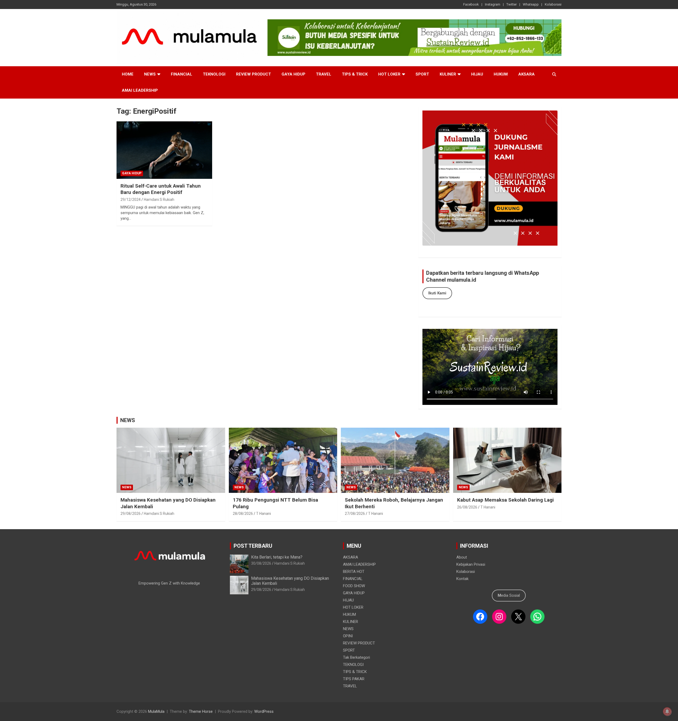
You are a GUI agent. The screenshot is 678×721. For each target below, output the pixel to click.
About (461, 557)
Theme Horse (201, 711)
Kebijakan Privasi (470, 564)
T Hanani (263, 513)
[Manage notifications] (667, 711)
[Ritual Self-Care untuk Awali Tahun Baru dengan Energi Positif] (164, 150)
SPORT (422, 74)
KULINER (448, 74)
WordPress (264, 711)
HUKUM (501, 74)
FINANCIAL (181, 74)
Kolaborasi (553, 4)
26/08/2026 (467, 507)
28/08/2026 (243, 513)
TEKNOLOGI (214, 74)
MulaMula (156, 711)
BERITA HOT (353, 571)
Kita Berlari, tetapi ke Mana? (276, 557)
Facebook (471, 4)
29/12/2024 (131, 199)
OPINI (348, 636)
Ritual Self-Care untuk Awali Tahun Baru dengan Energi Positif (161, 189)
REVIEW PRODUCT (253, 74)
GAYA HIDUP (293, 74)
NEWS (150, 74)
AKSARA (526, 74)
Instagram (492, 4)
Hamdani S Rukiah (159, 199)
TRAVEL (323, 74)
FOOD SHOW (354, 585)
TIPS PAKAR (353, 678)
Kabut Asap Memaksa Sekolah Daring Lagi (505, 500)
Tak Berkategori (356, 657)
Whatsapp (531, 4)
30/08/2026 (261, 563)
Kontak (462, 578)
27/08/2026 (355, 513)
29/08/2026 (131, 513)
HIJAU (477, 74)
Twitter (511, 4)
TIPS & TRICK (355, 74)
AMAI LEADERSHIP (140, 90)
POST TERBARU (253, 546)
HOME (127, 74)
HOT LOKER (389, 74)
